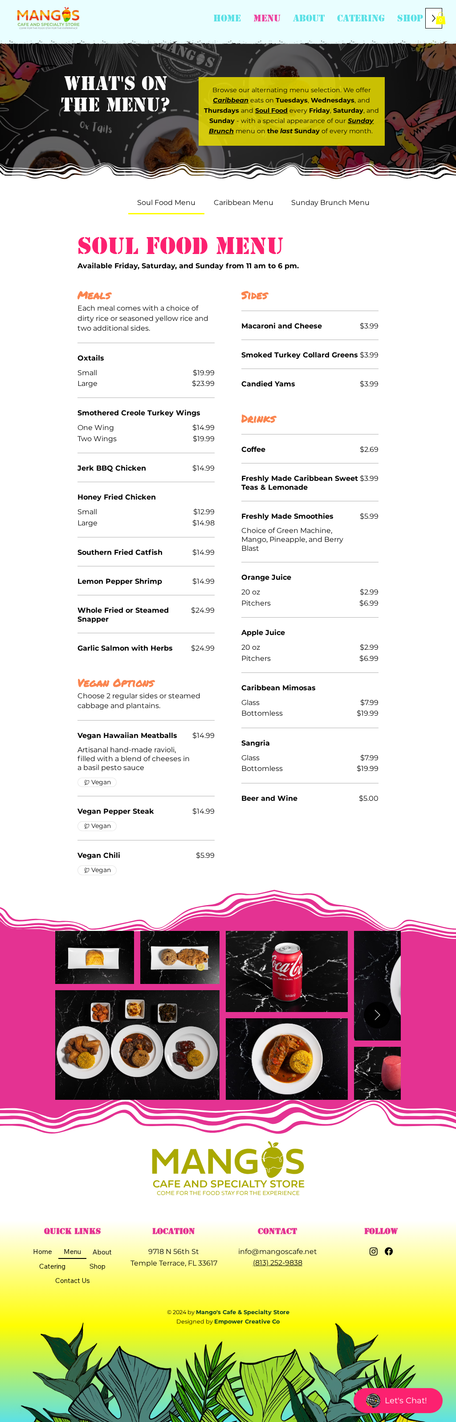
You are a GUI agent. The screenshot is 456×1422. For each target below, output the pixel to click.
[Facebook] (388, 1251)
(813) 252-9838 (277, 1262)
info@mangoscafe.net (277, 1251)
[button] (309, 18)
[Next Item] (377, 1015)
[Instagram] (373, 1251)
